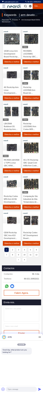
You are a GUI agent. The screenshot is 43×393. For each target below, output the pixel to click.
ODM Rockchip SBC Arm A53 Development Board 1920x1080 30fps (11, 238)
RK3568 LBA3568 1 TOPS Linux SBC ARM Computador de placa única (11, 165)
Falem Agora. (21, 293)
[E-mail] (12, 286)
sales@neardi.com (11, 2)
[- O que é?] (6, 286)
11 (30, 255)
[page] (18, 260)
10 (24, 255)
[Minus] (39, 337)
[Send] (40, 389)
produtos (15, 20)
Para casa (5, 20)
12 (36, 255)
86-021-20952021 (34, 2)
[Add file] (3, 389)
